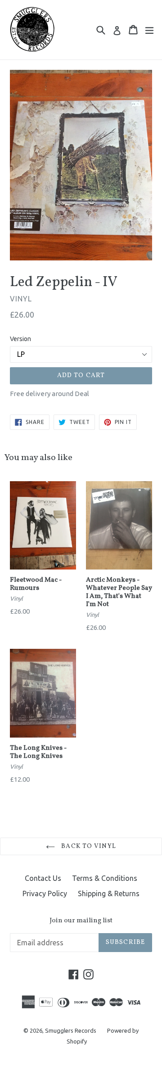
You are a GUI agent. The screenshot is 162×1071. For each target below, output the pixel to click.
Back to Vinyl (87, 846)
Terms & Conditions (104, 878)
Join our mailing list (81, 921)
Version (20, 338)
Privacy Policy (44, 893)
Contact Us (43, 878)
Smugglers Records (70, 1030)
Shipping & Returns (109, 893)
